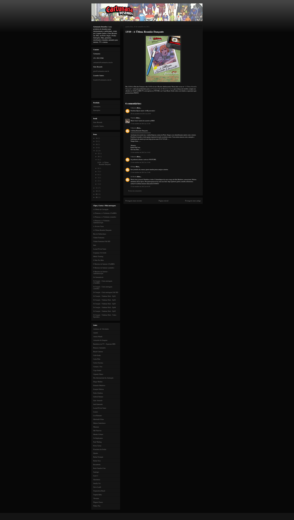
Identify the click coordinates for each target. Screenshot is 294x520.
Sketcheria (96, 479)
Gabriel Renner (98, 397)
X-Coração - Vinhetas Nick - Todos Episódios (104, 316)
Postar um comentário (135, 191)
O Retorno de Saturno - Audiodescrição (101, 272)
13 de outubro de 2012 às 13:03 (140, 152)
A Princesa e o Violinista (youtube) (104, 217)
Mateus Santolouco (99, 423)
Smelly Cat (96, 483)
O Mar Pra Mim (98, 260)
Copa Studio (97, 370)
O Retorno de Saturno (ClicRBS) (104, 264)
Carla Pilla (96, 359)
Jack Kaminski (98, 404)
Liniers (95, 412)
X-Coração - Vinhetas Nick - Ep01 (104, 296)
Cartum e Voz (97, 366)
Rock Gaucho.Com (99, 468)
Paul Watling (97, 442)
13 (97, 147)
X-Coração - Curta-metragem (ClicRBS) (102, 282)
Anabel (95, 333)
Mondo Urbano (98, 434)
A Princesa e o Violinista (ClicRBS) (105, 213)
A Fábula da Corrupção (100, 209)
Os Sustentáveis (98, 277)
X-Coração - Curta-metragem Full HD (105, 292)
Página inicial (163, 201)
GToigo (133, 166)
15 (97, 141)
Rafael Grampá (98, 457)
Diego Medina (97, 382)
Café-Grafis (97, 355)
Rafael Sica (97, 461)
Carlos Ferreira (98, 363)
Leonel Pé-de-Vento (99, 249)
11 (97, 188)
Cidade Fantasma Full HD (101, 241)
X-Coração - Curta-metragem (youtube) (102, 288)
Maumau (96, 427)
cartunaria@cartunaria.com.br (103, 62)
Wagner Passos (98, 502)
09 (97, 194)
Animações (96, 106)
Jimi (94, 245)
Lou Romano (97, 415)
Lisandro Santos (98, 126)
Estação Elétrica (98, 389)
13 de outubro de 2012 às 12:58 (140, 123)
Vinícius (133, 118)
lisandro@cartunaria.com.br (102, 80)
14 (97, 144)
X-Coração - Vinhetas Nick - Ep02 (104, 300)
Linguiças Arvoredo (99, 253)
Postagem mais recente (133, 201)
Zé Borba (134, 176)
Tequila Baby (97, 494)
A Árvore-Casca (98, 226)
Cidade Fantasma (98, 237)
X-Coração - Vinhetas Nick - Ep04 (104, 307)
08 (97, 197)
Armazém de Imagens (100, 340)
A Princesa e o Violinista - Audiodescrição (101, 221)
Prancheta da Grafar (99, 449)
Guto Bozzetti (97, 122)
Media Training (98, 256)
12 (97, 151)
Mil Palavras (97, 430)
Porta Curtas (97, 446)
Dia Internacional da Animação (103, 378)
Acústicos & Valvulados (101, 329)
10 (99, 156)
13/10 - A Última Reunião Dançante (144, 32)
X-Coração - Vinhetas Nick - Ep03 (104, 304)
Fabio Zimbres (98, 393)
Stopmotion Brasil (99, 491)
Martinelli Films (98, 419)
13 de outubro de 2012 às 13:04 (140, 162)
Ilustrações (96, 110)
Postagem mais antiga (193, 201)
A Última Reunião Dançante (102, 230)
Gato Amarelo (97, 400)
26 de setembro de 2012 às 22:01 (141, 113)
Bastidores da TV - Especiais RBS (104, 344)
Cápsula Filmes (98, 374)
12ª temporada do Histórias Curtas (162, 89)
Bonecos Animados (99, 348)
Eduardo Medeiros (99, 385)
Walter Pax (96, 506)
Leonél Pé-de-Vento (99, 408)
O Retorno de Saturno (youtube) (103, 268)
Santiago (96, 472)
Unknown (134, 108)
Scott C (95, 476)
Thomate (96, 498)
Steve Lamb (97, 487)
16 (97, 138)
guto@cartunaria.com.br (101, 71)
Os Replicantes (98, 438)
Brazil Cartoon (98, 351)
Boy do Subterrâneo (99, 234)
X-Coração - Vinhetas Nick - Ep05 (104, 311)
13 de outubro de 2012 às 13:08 (140, 172)
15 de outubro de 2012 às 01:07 (140, 186)
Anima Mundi (97, 336)
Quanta (95, 453)
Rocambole (96, 464)
